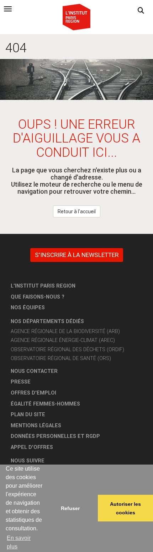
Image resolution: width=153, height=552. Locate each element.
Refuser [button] (70, 508)
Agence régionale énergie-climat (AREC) (63, 340)
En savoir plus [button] (19, 542)
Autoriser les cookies (125, 508)
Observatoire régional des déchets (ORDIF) (67, 350)
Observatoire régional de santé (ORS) (61, 358)
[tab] (8, 9)
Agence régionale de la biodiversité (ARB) (65, 331)
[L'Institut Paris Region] (76, 16)
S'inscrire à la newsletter (76, 254)
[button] (140, 11)
